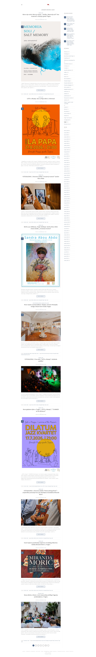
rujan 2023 (66, 205)
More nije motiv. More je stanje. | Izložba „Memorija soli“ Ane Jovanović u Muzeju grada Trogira (71, 18)
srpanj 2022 (66, 230)
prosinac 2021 (66, 245)
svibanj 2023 (66, 211)
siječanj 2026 (66, 145)
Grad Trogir (50, 353)
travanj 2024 (66, 190)
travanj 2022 (66, 237)
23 (45, 645)
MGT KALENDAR (67, 78)
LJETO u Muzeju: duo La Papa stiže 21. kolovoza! (41, 98)
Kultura (65, 76)
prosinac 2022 (66, 222)
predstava (66, 93)
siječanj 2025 (66, 171)
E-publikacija (66, 58)
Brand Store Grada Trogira (27, 353)
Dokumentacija (46, 651)
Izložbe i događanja (53, 651)
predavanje (40, 593)
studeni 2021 (66, 247)
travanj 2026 (66, 139)
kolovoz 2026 (66, 130)
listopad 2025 (66, 151)
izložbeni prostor (36, 222)
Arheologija (66, 53)
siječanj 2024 (66, 196)
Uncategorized (66, 119)
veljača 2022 (66, 241)
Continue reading (41, 90)
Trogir (45, 222)
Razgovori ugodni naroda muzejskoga (68, 103)
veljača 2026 (66, 143)
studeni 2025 (66, 149)
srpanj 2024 (66, 183)
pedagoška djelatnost (68, 89)
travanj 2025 (66, 164)
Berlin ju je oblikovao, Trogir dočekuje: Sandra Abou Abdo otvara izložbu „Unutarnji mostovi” (71, 36)
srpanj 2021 (66, 256)
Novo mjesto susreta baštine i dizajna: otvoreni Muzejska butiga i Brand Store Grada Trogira (70, 42)
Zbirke (42, 651)
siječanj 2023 (66, 220)
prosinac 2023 (66, 198)
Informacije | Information (30, 651)
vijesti (47, 222)
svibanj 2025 (66, 162)
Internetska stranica (67, 63)
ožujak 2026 (66, 141)
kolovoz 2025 (66, 156)
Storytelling (66, 111)
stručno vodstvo (67, 113)
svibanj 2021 (66, 260)
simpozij (65, 107)
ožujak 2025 (66, 166)
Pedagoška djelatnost (61, 651)
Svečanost (66, 115)
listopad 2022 (66, 226)
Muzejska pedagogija (68, 85)
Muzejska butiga (34, 353)
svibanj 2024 (66, 188)
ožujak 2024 (66, 192)
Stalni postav (38, 651)
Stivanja (65, 109)
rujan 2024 (66, 179)
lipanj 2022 (66, 232)
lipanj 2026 (66, 134)
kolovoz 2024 (66, 181)
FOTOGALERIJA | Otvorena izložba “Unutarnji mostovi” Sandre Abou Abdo (70, 30)
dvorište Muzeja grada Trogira (35, 486)
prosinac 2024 (66, 173)
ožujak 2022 (66, 239)
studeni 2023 (66, 200)
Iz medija (65, 68)
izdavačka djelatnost (67, 70)
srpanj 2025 (66, 158)
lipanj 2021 (66, 258)
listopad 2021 (66, 249)
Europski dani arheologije (45, 640)
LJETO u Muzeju (45, 486)
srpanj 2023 (66, 207)
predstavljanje (66, 95)
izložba (25, 222)
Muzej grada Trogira (41, 222)
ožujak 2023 (66, 215)
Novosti (23, 651)
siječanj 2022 (66, 243)
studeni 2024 (66, 175)
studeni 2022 (66, 224)
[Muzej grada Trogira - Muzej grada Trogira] (48, 4)
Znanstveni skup (67, 124)
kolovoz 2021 (66, 254)
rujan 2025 (66, 154)
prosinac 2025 (66, 147)
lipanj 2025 (66, 160)
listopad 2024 (66, 177)
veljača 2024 (66, 194)
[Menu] (21, 4)
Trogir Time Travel (67, 117)
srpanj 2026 (66, 132)
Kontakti (49, 652)
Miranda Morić (41, 538)
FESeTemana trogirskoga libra (69, 60)
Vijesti (27, 222)
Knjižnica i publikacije (69, 651)
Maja (46, 19)
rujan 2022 (66, 228)
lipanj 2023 (66, 209)
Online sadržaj (66, 87)
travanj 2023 (66, 213)
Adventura (66, 51)
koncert (25, 486)
